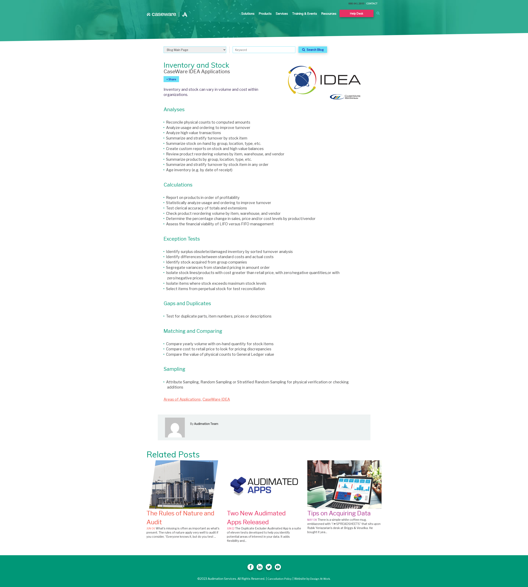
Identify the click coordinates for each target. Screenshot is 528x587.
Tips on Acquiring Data (339, 513)
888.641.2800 (356, 3)
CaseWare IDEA (216, 399)
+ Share (171, 79)
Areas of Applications (182, 399)
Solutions (248, 13)
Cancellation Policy (280, 578)
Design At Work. (320, 578)
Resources (328, 13)
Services (282, 13)
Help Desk (356, 13)
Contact (371, 3)
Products (265, 13)
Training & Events (304, 13)
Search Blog (314, 50)
